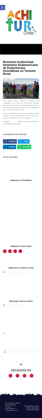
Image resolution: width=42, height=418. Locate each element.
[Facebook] (5, 251)
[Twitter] (15, 251)
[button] (2, 7)
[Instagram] (10, 251)
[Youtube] (20, 251)
